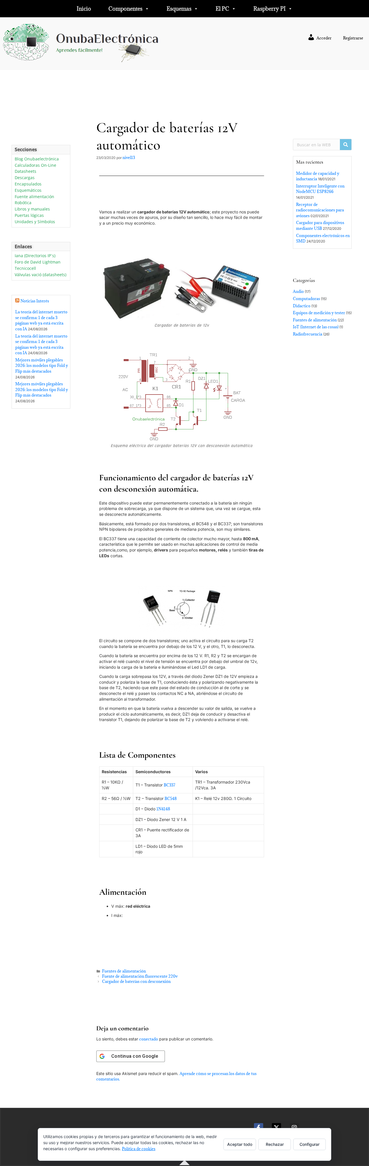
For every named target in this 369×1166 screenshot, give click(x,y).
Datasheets (25, 171)
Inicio (84, 8)
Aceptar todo (239, 1144)
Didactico (301, 305)
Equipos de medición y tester (319, 312)
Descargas (25, 177)
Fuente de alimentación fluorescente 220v (140, 976)
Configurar (309, 1144)
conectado (148, 1039)
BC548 (171, 798)
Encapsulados (28, 184)
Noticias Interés (34, 301)
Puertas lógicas (29, 215)
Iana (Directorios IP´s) (35, 255)
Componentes (125, 8)
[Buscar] (345, 144)
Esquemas (179, 8)
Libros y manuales (32, 209)
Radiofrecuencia (307, 334)
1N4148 (163, 809)
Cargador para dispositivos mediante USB (320, 225)
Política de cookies (138, 1148)
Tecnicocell (25, 268)
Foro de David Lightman (38, 262)
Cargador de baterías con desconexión (136, 981)
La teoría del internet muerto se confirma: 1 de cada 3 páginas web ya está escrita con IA (41, 320)
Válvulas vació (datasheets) (40, 274)
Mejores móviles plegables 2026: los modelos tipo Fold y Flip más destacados (41, 365)
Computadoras (306, 298)
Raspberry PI (269, 8)
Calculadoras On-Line (35, 165)
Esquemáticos (28, 190)
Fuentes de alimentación (124, 971)
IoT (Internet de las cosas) (315, 326)
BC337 (169, 785)
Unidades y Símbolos (35, 221)
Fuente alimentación (34, 196)
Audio (298, 291)
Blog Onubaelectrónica (37, 159)
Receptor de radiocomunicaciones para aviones (320, 210)
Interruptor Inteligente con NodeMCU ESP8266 (320, 188)
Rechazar (275, 1144)
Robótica (23, 202)
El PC (222, 8)
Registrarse (353, 38)
